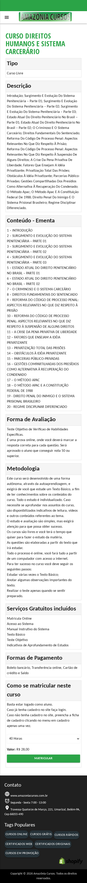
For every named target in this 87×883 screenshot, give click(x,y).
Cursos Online (17, 834)
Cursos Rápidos (66, 835)
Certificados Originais (52, 844)
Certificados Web (19, 844)
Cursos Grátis (41, 834)
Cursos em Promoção (22, 853)
